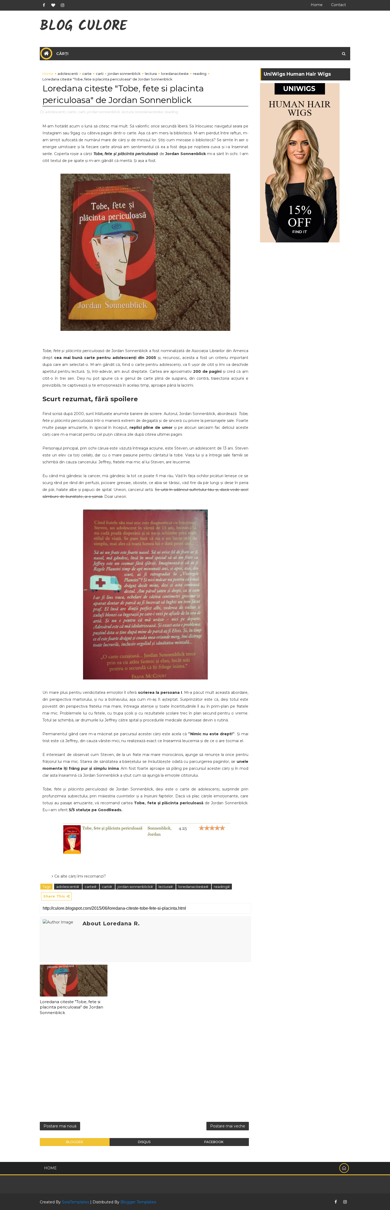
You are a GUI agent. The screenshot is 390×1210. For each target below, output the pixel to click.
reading (199, 73)
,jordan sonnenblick (103, 112)
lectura (151, 73)
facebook (213, 1142)
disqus (144, 1142)
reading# (222, 886)
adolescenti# (68, 886)
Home (317, 4)
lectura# (166, 886)
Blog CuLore (83, 27)
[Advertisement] (145, 1070)
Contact (338, 4)
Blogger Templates (138, 1202)
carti (99, 73)
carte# (91, 886)
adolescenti (68, 73)
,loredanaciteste (149, 112)
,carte (71, 112)
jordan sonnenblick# (136, 886)
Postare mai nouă (60, 1126)
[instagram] (62, 5)
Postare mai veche (227, 1126)
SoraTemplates (75, 1202)
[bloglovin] (53, 5)
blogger (74, 1142)
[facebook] (44, 5)
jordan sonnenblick (124, 73)
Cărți (62, 53)
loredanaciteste (175, 73)
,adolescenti (55, 112)
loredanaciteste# (193, 886)
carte (87, 73)
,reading (171, 112)
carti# (107, 886)
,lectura (127, 112)
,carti (81, 112)
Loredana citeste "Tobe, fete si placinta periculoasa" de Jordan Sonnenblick (71, 1007)
